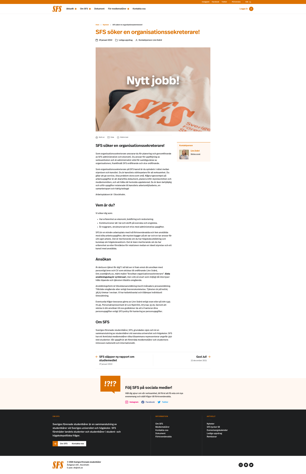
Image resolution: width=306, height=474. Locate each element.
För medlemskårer (117, 9)
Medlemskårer (162, 427)
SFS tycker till (213, 427)
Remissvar (212, 437)
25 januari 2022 (105, 40)
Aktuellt (70, 9)
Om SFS (84, 9)
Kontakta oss (139, 9)
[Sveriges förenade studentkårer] (57, 9)
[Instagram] (241, 465)
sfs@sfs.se (78, 468)
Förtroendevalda (163, 437)
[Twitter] (251, 465)
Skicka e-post (195, 154)
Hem (97, 25)
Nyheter (106, 25)
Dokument (99, 9)
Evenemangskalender (217, 430)
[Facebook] (246, 465)
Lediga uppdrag (126, 40)
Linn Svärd (157, 40)
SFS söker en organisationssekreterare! (127, 25)
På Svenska (236, 2)
